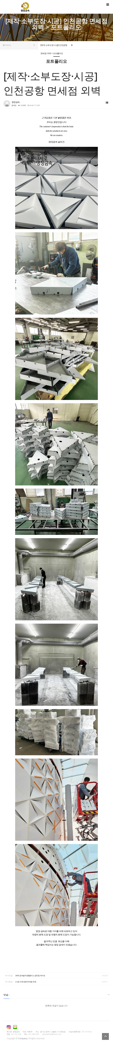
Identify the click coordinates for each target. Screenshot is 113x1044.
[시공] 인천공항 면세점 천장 (25, 982)
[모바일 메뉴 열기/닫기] (107, 4)
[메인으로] (25, 6)
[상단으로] (105, 1036)
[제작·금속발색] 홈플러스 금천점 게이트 (30, 975)
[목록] (107, 102)
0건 (14, 105)
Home (8, 45)
